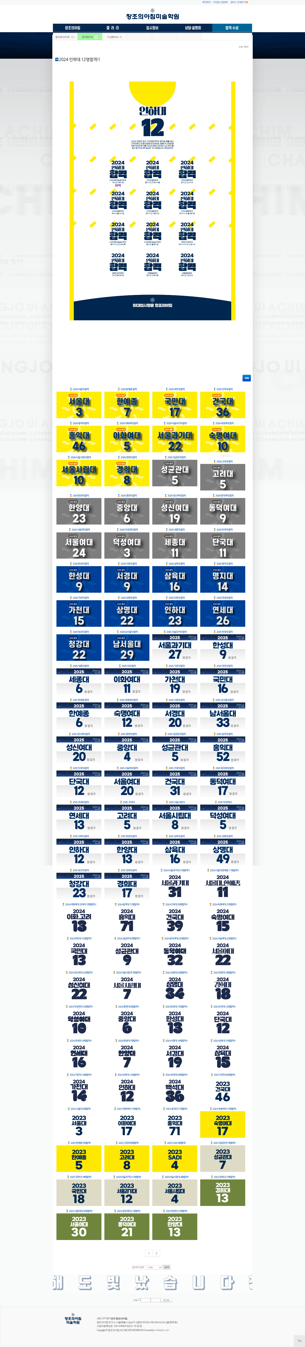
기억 (135, 1300)
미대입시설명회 (220, 2)
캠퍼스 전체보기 (237, 2)
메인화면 (206, 2)
